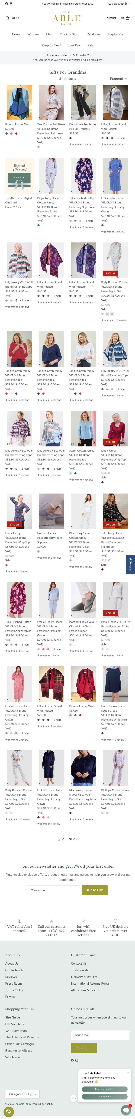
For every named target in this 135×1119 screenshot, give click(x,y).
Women (33, 34)
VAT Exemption (16, 1031)
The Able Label (22, 1103)
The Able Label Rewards (22, 1037)
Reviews (11, 977)
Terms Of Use (15, 990)
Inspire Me (115, 34)
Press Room (13, 983)
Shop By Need (51, 45)
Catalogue (93, 34)
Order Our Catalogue (20, 1044)
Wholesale (12, 1057)
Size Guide (12, 1017)
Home (16, 34)
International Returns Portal (90, 983)
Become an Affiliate (19, 1050)
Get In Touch (14, 970)
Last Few (74, 45)
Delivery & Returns (84, 977)
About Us (11, 963)
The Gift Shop (69, 34)
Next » (73, 839)
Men (49, 34)
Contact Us (78, 963)
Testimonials (79, 970)
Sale (90, 45)
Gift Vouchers (14, 1024)
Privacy (10, 996)
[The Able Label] (67, 18)
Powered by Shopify (42, 1103)
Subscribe (94, 890)
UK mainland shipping (58, 3)
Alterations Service (84, 990)
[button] (126, 1110)
